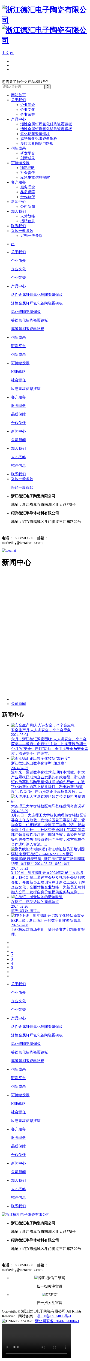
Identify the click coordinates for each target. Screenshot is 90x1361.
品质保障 (27, 192)
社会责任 (27, 173)
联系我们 (18, 226)
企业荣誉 (27, 114)
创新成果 (18, 148)
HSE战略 (27, 168)
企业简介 (27, 105)
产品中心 (18, 119)
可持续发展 (20, 163)
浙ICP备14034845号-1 (54, 1316)
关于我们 (18, 100)
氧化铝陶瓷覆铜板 (35, 134)
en (12, 53)
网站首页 (18, 95)
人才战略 (27, 216)
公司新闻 (27, 206)
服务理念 (27, 187)
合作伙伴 (27, 197)
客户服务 (18, 182)
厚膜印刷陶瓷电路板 (37, 143)
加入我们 (18, 211)
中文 (5, 53)
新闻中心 (18, 202)
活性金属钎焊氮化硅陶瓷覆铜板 (46, 124)
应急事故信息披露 (35, 177)
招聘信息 (27, 221)
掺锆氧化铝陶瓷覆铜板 (38, 139)
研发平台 (27, 153)
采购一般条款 (22, 231)
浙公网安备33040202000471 (57, 1321)
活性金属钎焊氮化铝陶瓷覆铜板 (46, 129)
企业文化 (27, 109)
